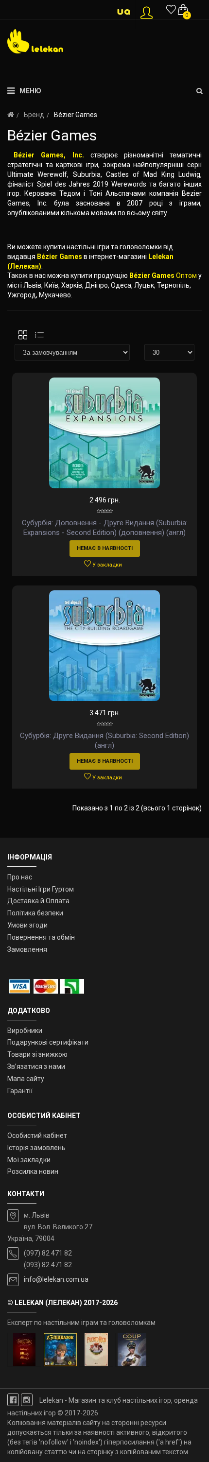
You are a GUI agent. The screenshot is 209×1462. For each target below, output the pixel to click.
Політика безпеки (35, 913)
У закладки (106, 565)
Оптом (186, 275)
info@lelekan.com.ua (56, 1279)
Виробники (24, 1030)
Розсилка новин (32, 1171)
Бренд (34, 115)
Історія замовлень (36, 1148)
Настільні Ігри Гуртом (40, 889)
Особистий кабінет (37, 1135)
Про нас (19, 877)
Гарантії (20, 1091)
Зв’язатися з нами (36, 1066)
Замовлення (27, 949)
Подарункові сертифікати (47, 1042)
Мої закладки (29, 1160)
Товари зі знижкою (37, 1054)
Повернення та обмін (41, 937)
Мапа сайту (25, 1079)
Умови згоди (27, 925)
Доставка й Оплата (38, 901)
